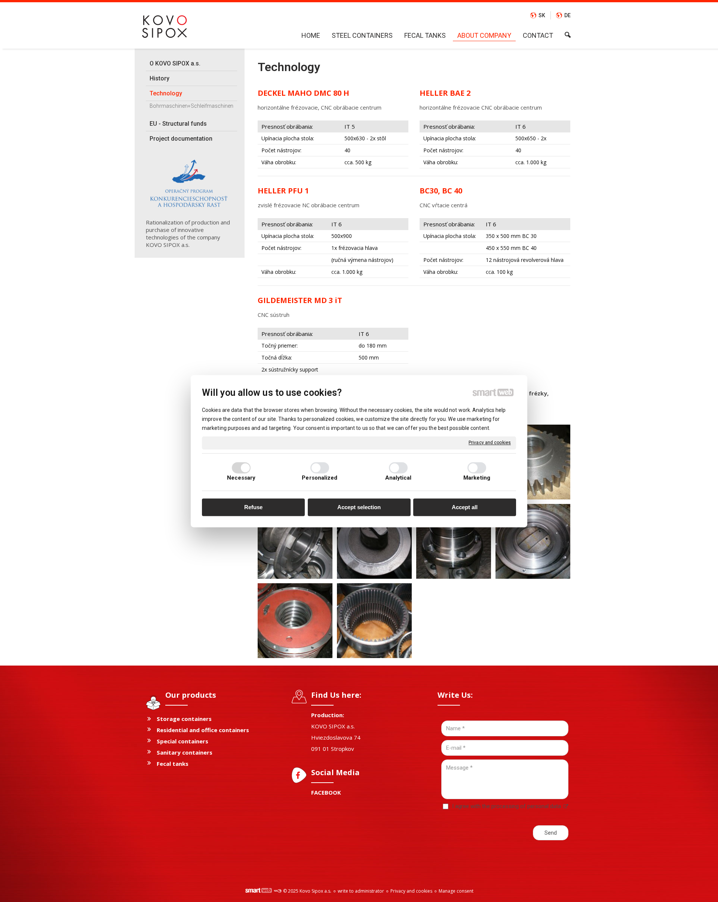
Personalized (319, 477)
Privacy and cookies (490, 442)
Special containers (182, 741)
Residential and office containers (203, 730)
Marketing (476, 477)
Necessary (241, 477)
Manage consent (456, 891)
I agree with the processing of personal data (506, 806)
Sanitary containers (184, 752)
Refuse (253, 507)
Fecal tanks (172, 763)
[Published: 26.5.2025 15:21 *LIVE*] (277, 891)
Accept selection (359, 507)
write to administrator (361, 891)
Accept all (465, 507)
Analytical (398, 477)
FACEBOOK (326, 792)
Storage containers (184, 718)
